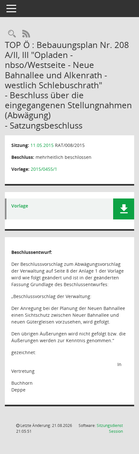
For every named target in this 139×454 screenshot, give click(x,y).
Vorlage (19, 206)
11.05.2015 (42, 145)
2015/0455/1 (44, 169)
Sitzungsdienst (110, 428)
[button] (123, 208)
